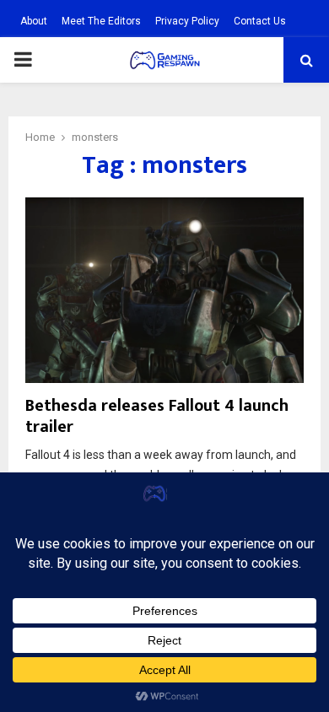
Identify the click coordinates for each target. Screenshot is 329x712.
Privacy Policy (187, 21)
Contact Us (260, 21)
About (33, 21)
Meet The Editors (101, 21)
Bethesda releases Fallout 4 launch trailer (157, 416)
